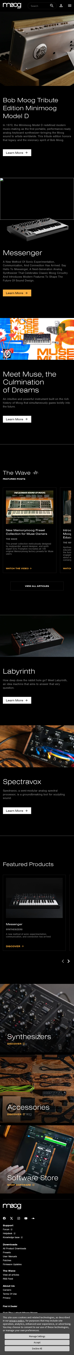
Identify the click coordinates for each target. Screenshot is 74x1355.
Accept (37, 1342)
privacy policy (16, 1320)
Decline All (37, 1348)
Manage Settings (37, 1336)
